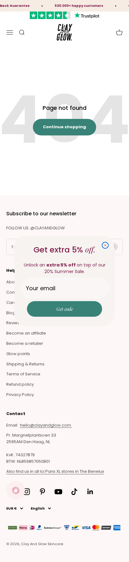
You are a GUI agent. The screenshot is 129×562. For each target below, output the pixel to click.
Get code (64, 309)
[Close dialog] (105, 245)
